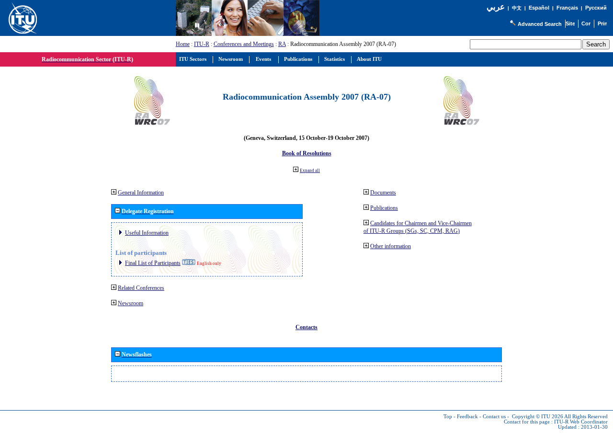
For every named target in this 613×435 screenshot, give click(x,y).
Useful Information (147, 232)
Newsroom (130, 303)
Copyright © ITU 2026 (537, 416)
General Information (141, 192)
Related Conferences (141, 288)
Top (447, 416)
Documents (383, 192)
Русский (596, 8)
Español (539, 8)
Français (567, 8)
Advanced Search (540, 24)
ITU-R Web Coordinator (581, 421)
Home (183, 44)
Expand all (310, 170)
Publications (384, 208)
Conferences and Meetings (244, 44)
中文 (517, 8)
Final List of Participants (153, 263)
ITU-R (201, 44)
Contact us (494, 416)
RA (282, 44)
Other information (390, 246)
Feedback (467, 416)
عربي (496, 6)
